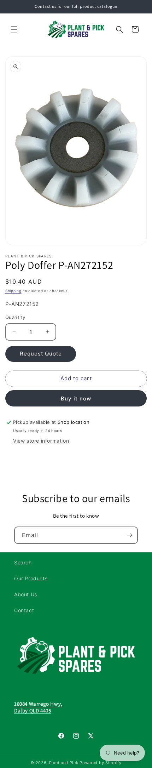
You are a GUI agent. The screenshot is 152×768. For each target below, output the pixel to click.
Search (23, 562)
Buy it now (76, 398)
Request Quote (41, 353)
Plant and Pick (63, 762)
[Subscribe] (129, 535)
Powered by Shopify (101, 762)
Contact (24, 610)
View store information (41, 441)
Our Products (30, 578)
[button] (14, 29)
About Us (25, 594)
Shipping (13, 291)
